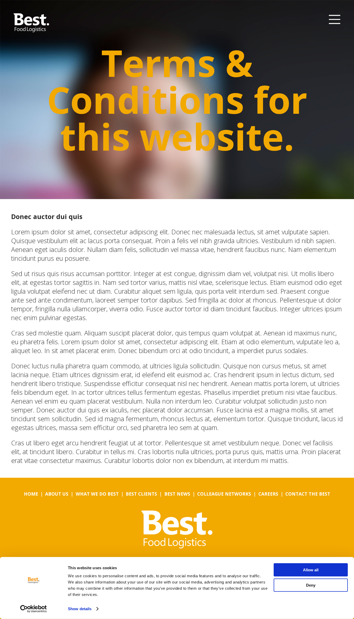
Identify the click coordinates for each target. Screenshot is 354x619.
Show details (79, 609)
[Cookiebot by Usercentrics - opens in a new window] (33, 609)
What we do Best (97, 494)
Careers (268, 494)
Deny (310, 585)
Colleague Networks (224, 494)
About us (56, 494)
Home (31, 494)
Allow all (310, 570)
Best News (177, 494)
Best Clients (141, 494)
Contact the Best (307, 494)
